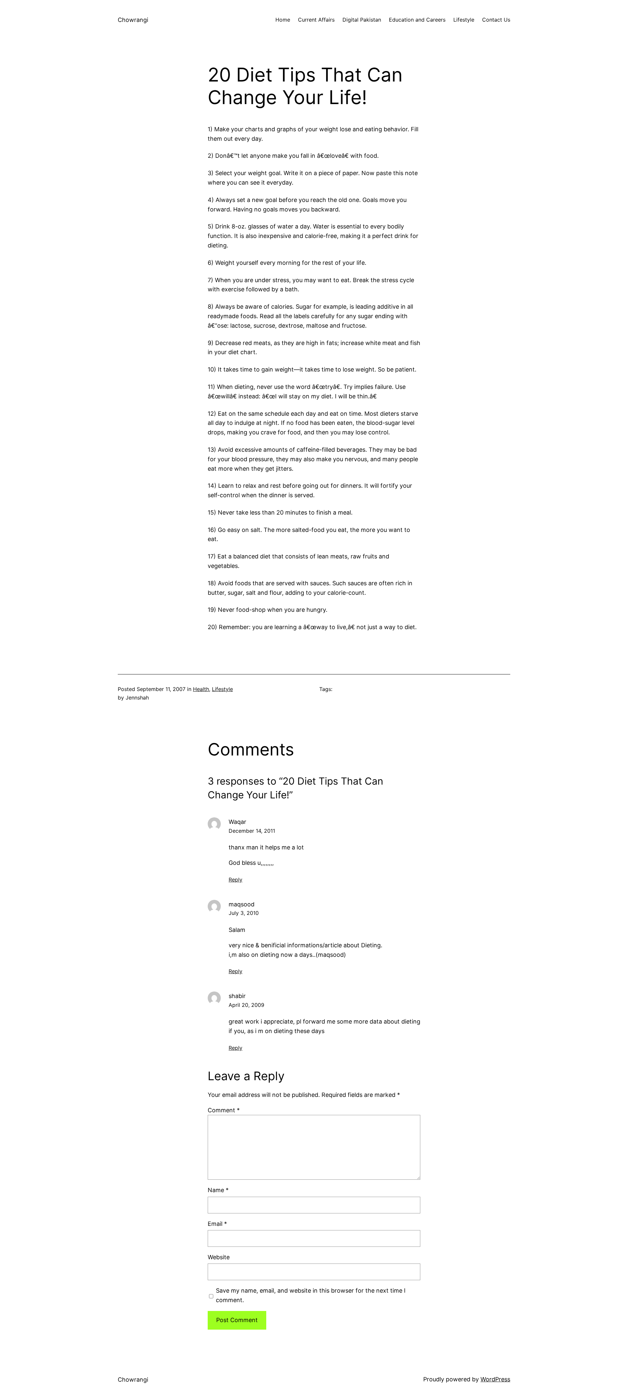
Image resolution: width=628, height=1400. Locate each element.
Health (201, 689)
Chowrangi (133, 19)
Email (217, 1223)
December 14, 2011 (252, 830)
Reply (235, 879)
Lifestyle (222, 689)
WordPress (495, 1379)
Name (218, 1190)
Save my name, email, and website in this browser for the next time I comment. (311, 1295)
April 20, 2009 (246, 1005)
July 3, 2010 (244, 913)
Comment (224, 1110)
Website (219, 1257)
